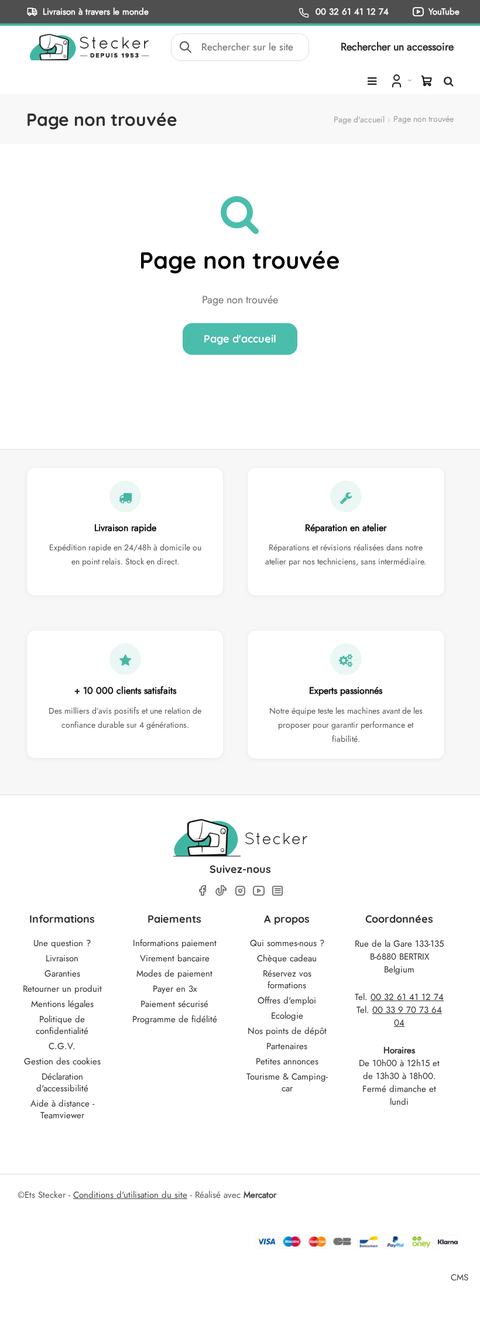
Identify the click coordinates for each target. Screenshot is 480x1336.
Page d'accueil (359, 119)
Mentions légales (62, 1004)
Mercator (260, 1194)
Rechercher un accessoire (397, 46)
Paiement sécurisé (174, 1004)
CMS (459, 1277)
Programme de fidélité (174, 1019)
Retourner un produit (62, 988)
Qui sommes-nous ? (287, 943)
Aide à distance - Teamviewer (62, 1109)
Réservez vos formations (287, 979)
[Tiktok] (221, 890)
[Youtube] (258, 890)
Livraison (62, 958)
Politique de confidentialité (62, 1025)
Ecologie (287, 1015)
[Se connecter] (400, 80)
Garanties (62, 973)
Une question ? (62, 943)
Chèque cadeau (287, 958)
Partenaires (286, 1046)
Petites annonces (287, 1061)
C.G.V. (62, 1046)
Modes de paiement (174, 973)
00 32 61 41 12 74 (351, 11)
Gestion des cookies (62, 1061)
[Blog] (277, 890)
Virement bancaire (175, 958)
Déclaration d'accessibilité (62, 1082)
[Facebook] (202, 890)
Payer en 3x (175, 988)
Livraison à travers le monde (96, 11)
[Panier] (426, 80)
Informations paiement (175, 943)
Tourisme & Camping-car (287, 1082)
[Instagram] (240, 890)
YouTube (444, 11)
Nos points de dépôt (287, 1031)
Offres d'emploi (287, 1000)
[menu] (372, 81)
